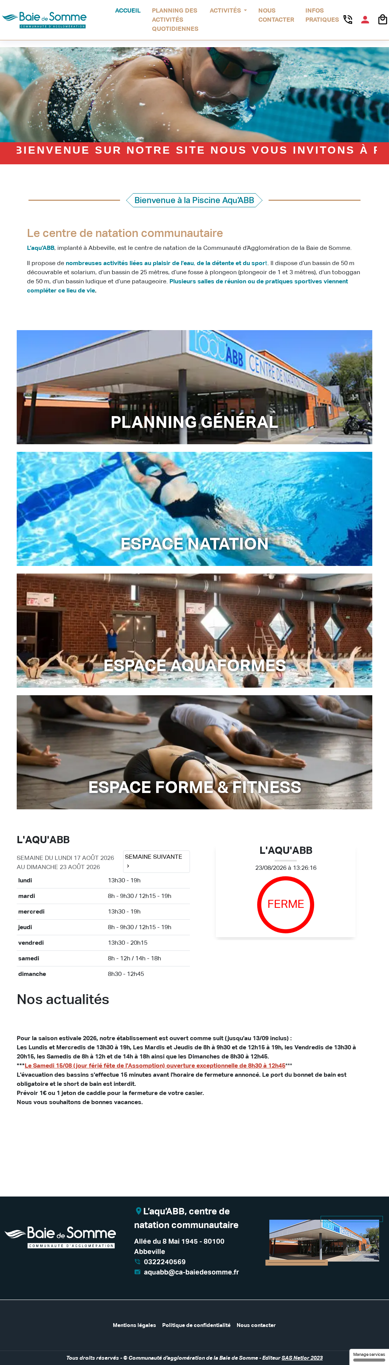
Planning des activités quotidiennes (175, 19)
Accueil (128, 10)
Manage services (369, 1354)
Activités (226, 10)
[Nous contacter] (347, 20)
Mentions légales (134, 1325)
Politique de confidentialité (196, 1325)
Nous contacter (276, 15)
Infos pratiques (322, 15)
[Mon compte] (365, 20)
